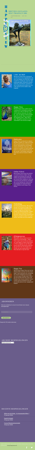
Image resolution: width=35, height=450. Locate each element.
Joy (12, 17)
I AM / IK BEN (19, 75)
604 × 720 (24, 15)
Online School (19, 172)
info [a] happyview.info (12, 445)
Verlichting (18, 204)
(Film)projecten (19, 236)
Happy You (18, 269)
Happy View (18, 107)
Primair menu (33, 2)
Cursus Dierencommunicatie (12, 423)
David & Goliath (8, 418)
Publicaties (18, 139)
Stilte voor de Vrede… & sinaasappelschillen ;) (16, 413)
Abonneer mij (6, 317)
